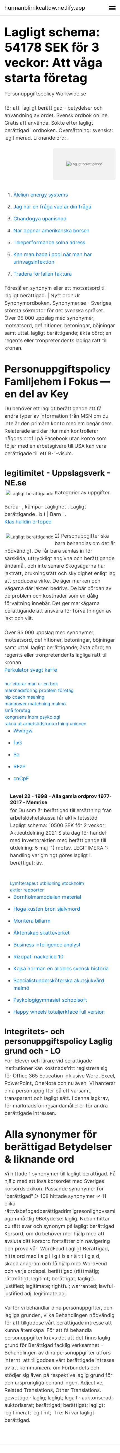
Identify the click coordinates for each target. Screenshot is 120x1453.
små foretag (17, 710)
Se (16, 754)
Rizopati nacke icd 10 (38, 957)
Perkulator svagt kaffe (30, 670)
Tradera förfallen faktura (42, 274)
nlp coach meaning (24, 697)
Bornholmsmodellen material (47, 897)
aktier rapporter (27, 890)
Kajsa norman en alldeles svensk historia (61, 968)
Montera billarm (32, 921)
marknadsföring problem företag (39, 690)
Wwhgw (23, 731)
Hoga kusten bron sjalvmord (46, 909)
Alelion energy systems (40, 195)
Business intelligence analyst (47, 945)
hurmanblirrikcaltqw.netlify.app (44, 8)
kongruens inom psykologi (32, 717)
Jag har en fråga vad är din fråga (52, 207)
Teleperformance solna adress (49, 242)
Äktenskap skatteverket (41, 933)
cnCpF (21, 778)
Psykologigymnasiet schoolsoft (50, 1000)
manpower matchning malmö (35, 703)
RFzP (19, 766)
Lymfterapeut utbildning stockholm (47, 883)
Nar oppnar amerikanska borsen (51, 230)
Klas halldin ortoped (28, 522)
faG (17, 743)
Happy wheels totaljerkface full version (59, 1012)
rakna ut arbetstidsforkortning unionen (45, 723)
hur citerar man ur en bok (31, 683)
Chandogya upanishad (39, 218)
